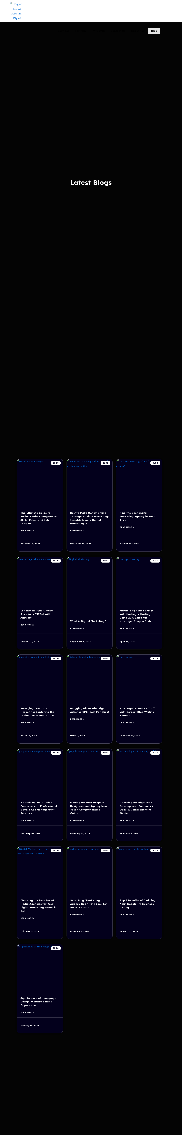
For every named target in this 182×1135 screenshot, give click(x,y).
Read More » (27, 531)
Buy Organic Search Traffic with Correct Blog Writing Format (138, 712)
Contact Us (118, 30)
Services (63, 30)
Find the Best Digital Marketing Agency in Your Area (137, 516)
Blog (154, 30)
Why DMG (98, 30)
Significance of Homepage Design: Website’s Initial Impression (38, 1001)
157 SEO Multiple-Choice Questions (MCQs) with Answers (36, 614)
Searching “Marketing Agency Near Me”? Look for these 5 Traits (88, 904)
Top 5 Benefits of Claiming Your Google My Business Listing (138, 904)
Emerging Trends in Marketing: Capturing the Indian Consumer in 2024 (37, 712)
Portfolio (81, 30)
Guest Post (138, 30)
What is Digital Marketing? (88, 621)
